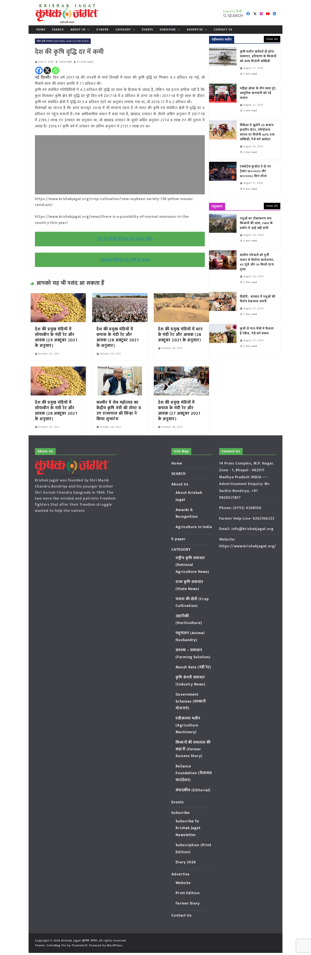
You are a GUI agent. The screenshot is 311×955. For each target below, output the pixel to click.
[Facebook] (39, 70)
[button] (87, 29)
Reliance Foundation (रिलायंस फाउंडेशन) (194, 773)
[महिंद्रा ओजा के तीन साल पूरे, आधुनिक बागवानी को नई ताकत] (223, 101)
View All (272, 39)
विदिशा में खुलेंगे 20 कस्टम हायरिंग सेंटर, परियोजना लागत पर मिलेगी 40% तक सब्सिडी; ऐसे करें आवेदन (257, 132)
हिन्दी (239, 11)
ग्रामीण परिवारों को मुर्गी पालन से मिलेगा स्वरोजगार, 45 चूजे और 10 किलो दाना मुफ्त (257, 262)
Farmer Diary (188, 903)
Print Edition (188, 893)
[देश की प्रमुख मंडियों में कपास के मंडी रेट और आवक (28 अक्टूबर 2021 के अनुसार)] (119, 296)
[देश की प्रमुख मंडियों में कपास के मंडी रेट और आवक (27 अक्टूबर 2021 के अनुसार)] (181, 369)
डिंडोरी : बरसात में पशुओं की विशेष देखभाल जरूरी (257, 299)
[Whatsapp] (55, 70)
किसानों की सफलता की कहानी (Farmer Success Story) (193, 749)
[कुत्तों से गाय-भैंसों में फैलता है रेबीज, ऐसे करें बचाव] (223, 338)
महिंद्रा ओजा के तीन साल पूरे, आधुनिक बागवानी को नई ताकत (258, 93)
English (228, 11)
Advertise (195, 29)
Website (183, 883)
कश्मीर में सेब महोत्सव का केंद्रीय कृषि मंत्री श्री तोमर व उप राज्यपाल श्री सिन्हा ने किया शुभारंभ (118, 410)
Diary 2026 (186, 862)
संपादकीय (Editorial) (193, 790)
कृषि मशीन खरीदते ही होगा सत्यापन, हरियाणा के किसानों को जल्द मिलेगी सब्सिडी (258, 56)
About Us (77, 29)
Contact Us (223, 29)
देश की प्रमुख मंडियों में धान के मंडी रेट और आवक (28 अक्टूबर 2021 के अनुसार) (180, 335)
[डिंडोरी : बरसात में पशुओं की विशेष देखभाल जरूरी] (223, 306)
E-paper (102, 29)
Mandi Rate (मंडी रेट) (193, 667)
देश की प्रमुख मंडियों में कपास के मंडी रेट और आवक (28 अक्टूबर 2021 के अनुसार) (117, 337)
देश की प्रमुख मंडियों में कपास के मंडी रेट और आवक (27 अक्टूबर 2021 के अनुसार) (179, 410)
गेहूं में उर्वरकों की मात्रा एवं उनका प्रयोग (125, 239)
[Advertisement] (120, 164)
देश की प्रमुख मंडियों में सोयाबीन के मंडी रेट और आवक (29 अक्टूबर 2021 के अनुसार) (56, 337)
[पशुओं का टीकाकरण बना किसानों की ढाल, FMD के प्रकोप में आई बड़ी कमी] (223, 231)
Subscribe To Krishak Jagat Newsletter (188, 828)
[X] (47, 70)
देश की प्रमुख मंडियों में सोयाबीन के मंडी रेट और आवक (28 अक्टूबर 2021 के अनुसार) (56, 410)
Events (147, 29)
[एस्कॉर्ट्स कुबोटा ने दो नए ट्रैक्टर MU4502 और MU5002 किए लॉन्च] (223, 179)
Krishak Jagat (85, 62)
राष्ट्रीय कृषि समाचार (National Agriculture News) (63, 41)
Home (40, 29)
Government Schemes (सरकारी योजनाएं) (191, 701)
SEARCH (58, 29)
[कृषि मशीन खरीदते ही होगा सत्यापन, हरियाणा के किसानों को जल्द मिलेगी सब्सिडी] (223, 64)
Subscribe (168, 29)
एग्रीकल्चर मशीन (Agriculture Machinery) (188, 725)
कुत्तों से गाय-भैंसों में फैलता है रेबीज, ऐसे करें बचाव (257, 331)
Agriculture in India (194, 527)
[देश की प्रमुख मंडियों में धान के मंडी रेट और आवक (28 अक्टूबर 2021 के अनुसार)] (181, 296)
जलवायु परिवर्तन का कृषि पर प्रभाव (125, 260)
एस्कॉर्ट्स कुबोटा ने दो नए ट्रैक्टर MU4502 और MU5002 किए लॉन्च (255, 171)
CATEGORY (123, 29)
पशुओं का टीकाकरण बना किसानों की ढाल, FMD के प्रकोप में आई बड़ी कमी (256, 223)
